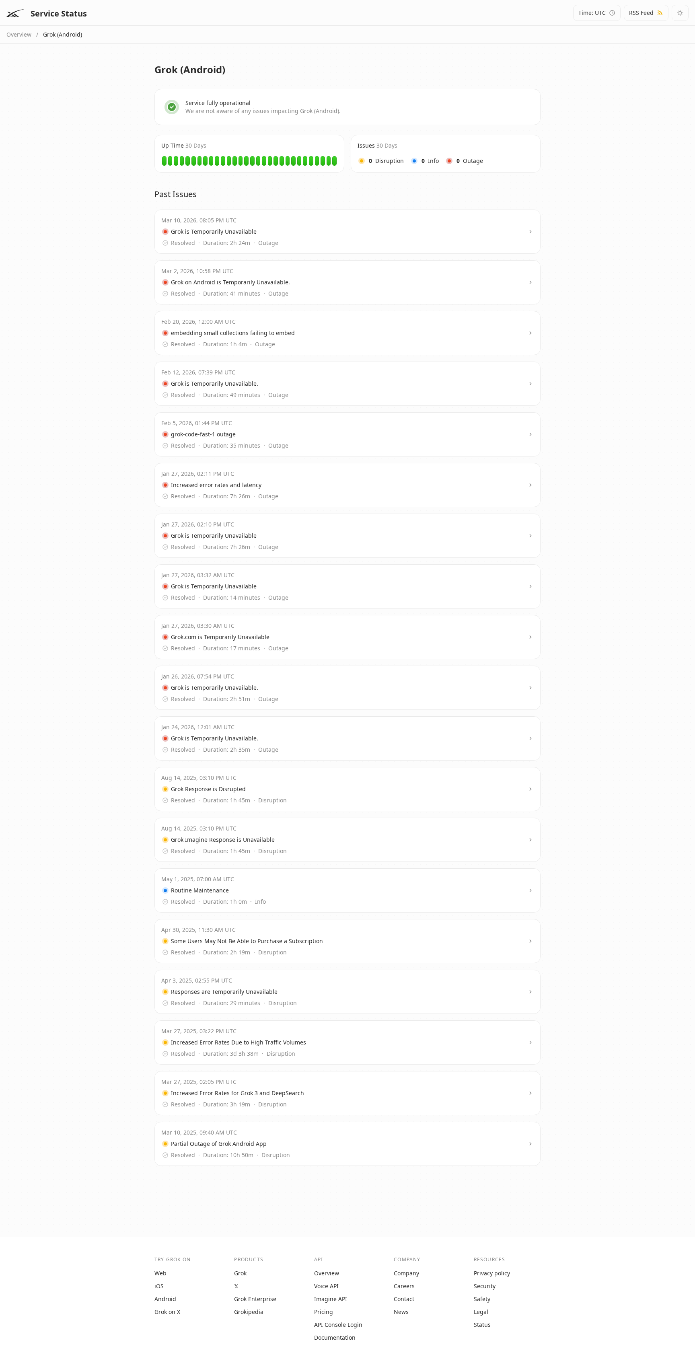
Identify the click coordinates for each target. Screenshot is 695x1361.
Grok (240, 1273)
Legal (481, 1312)
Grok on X (167, 1312)
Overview (18, 34)
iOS (159, 1286)
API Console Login (338, 1324)
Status (482, 1324)
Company (406, 1273)
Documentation (335, 1337)
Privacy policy (492, 1273)
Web (160, 1273)
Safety (482, 1299)
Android (165, 1299)
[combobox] (597, 13)
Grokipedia (248, 1312)
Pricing (323, 1312)
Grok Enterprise (255, 1299)
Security (485, 1286)
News (401, 1312)
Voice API (326, 1286)
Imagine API (330, 1299)
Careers (404, 1286)
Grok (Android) (62, 34)
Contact (404, 1299)
